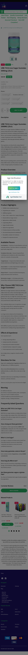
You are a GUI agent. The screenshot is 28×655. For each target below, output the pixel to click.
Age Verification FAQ (14, 192)
